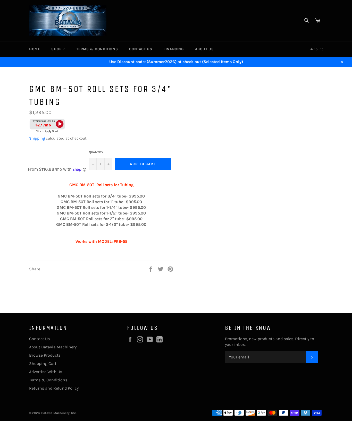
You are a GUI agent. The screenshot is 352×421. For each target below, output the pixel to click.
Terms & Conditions (97, 49)
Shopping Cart (42, 363)
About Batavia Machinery (53, 347)
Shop (57, 49)
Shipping (37, 138)
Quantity (96, 152)
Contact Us (140, 49)
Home (34, 49)
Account (316, 49)
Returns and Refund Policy (54, 388)
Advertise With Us (45, 371)
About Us (204, 49)
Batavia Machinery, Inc (58, 413)
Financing (173, 49)
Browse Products (45, 355)
